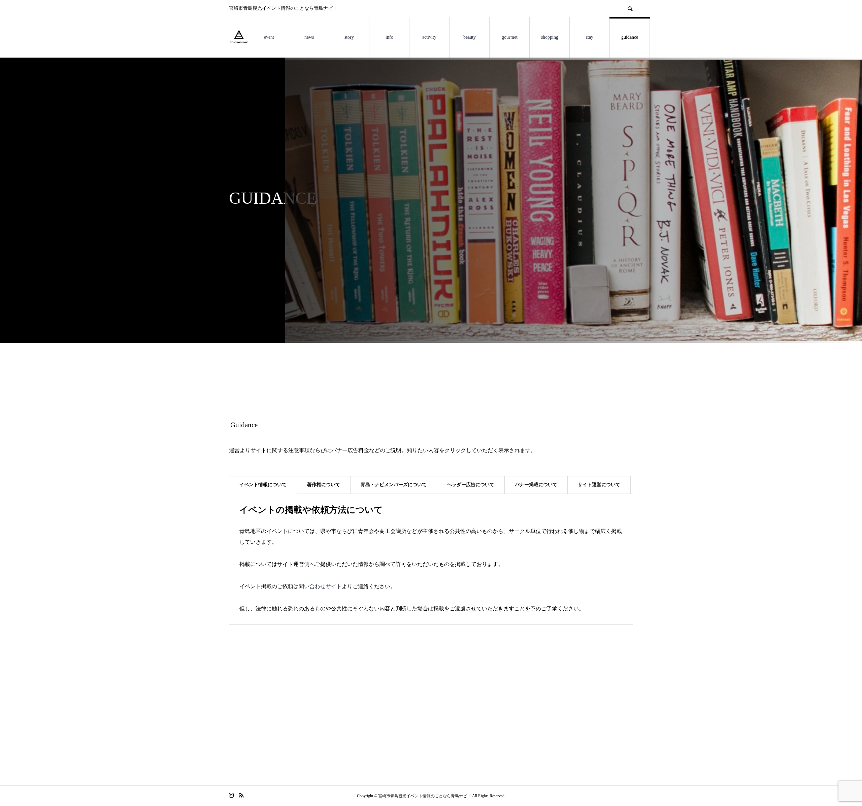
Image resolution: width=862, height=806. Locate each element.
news (309, 37)
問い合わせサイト (320, 586)
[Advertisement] (431, 713)
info (389, 37)
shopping (549, 37)
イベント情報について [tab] (263, 484)
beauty (469, 37)
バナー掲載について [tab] (536, 484)
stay (589, 37)
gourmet (510, 37)
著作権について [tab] (323, 484)
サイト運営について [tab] (599, 484)
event (269, 37)
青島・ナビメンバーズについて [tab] (394, 484)
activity (429, 37)
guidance (629, 37)
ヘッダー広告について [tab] (470, 484)
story (349, 37)
